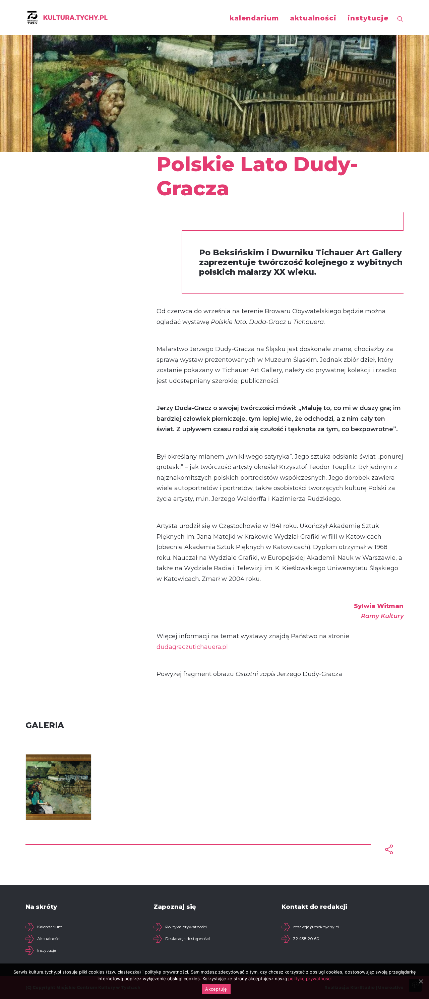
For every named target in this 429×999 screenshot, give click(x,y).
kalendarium (254, 18)
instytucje (368, 18)
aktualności (313, 18)
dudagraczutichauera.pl (192, 647)
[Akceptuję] (420, 981)
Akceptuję (216, 989)
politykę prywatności (309, 978)
